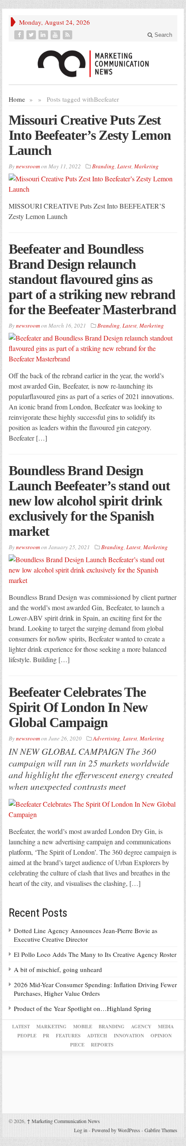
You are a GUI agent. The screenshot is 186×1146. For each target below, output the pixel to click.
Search (162, 35)
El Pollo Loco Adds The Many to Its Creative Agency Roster (95, 954)
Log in (80, 1130)
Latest (124, 166)
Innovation (129, 1035)
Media (166, 1026)
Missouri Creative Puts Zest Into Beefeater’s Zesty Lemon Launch (90, 135)
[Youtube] (56, 35)
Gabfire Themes (160, 1130)
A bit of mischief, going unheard (58, 969)
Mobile (82, 1026)
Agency (141, 1026)
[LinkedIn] (44, 35)
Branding (103, 166)
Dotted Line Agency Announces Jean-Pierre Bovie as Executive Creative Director (85, 934)
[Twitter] (32, 35)
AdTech (97, 1035)
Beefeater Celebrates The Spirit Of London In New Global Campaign (78, 707)
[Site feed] (68, 35)
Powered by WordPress (116, 1130)
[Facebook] (20, 35)
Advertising (106, 738)
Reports (102, 1044)
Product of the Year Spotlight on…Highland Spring (82, 1008)
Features (68, 1035)
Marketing (146, 166)
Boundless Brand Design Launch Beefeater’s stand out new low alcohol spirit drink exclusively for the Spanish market (89, 501)
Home (17, 99)
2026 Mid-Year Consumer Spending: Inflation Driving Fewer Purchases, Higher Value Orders (95, 989)
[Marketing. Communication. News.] (93, 63)
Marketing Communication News (63, 1120)
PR (46, 1035)
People (26, 1035)
